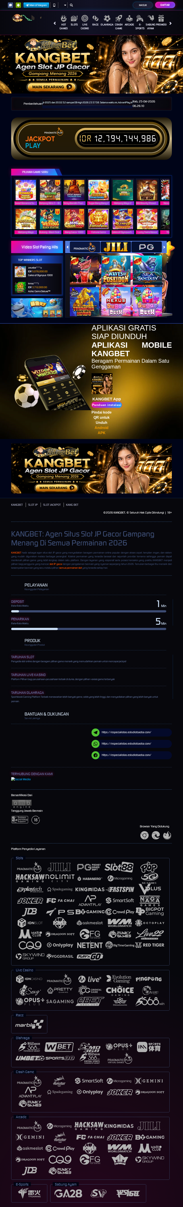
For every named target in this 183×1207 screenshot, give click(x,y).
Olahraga (107, 24)
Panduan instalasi (106, 405)
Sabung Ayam (150, 26)
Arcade (129, 24)
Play (33, 145)
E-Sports (139, 26)
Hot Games (64, 26)
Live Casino (85, 26)
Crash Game (119, 26)
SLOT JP (33, 505)
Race (95, 24)
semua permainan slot (70, 567)
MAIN (28, 190)
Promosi (161, 24)
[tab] (85, 246)
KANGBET (17, 505)
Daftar (165, 4)
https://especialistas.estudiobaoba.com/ (126, 732)
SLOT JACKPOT (52, 505)
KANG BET (72, 505)
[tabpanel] (91, 64)
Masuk (143, 5)
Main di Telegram (38, 5)
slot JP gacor (56, 564)
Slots (74, 24)
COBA (87, 265)
